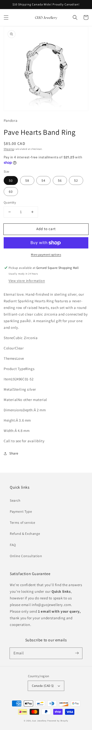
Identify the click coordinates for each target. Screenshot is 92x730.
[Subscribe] (76, 653)
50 (11, 180)
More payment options (46, 254)
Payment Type (21, 511)
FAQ (13, 545)
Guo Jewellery (39, 720)
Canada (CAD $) (43, 686)
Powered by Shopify (57, 720)
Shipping (9, 149)
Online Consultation (26, 556)
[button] (6, 17)
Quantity (10, 202)
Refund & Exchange (25, 533)
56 (60, 180)
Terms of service (22, 522)
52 (76, 180)
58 (27, 180)
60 (11, 191)
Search (15, 500)
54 (43, 180)
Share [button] (13, 453)
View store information (27, 280)
